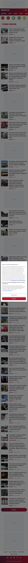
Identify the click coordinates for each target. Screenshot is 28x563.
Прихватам (14, 298)
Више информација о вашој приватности (18, 280)
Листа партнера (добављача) (7, 290)
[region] (14, 281)
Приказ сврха (14, 295)
